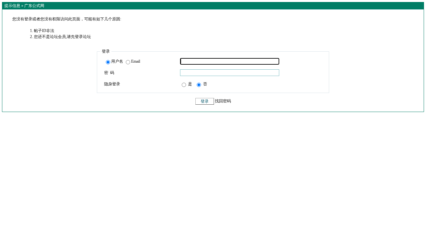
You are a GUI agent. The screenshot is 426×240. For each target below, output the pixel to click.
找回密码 (223, 101)
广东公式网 (34, 5)
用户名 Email (125, 61)
